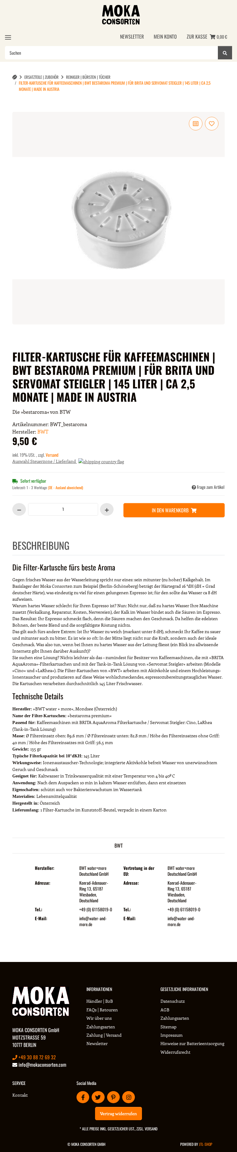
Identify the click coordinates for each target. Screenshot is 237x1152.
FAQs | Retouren (102, 1010)
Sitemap (168, 1027)
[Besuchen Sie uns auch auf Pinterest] (113, 1097)
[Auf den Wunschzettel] (211, 123)
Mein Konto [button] (165, 36)
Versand (52, 454)
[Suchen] (225, 52)
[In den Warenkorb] (22, 108)
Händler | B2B (99, 1001)
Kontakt (20, 1095)
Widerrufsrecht (175, 1052)
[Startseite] (14, 77)
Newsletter (132, 36)
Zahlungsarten (100, 1027)
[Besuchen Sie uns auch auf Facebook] (83, 1097)
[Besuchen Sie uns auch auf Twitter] (98, 1097)
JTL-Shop (205, 1144)
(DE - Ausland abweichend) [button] (65, 487)
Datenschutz (172, 1001)
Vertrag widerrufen (118, 1113)
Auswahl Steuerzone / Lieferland (44, 461)
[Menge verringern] (19, 509)
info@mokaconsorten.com (41, 1064)
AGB (164, 1010)
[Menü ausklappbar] (8, 37)
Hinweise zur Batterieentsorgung (192, 1043)
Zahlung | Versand (104, 1035)
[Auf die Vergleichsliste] (195, 123)
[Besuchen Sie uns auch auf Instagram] (128, 1097)
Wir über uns (99, 1018)
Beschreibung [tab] (40, 545)
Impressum (171, 1035)
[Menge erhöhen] (107, 509)
